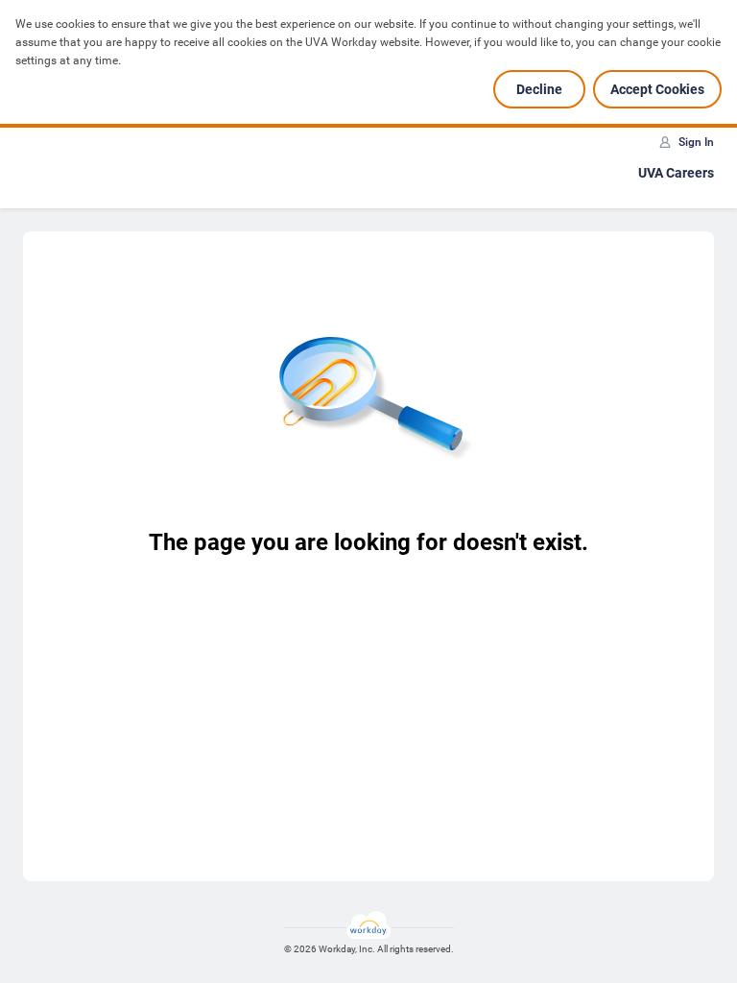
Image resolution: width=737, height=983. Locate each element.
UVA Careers (676, 172)
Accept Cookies (657, 89)
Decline (539, 89)
